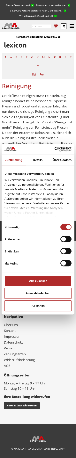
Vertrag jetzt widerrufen (22, 405)
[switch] (66, 239)
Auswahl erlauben (38, 293)
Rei (34, 74)
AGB (7, 365)
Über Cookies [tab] (62, 160)
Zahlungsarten (15, 354)
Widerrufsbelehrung (19, 360)
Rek (42, 74)
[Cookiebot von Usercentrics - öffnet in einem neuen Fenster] (55, 149)
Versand (10, 348)
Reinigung (16, 86)
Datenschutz (13, 342)
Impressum (12, 336)
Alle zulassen (38, 280)
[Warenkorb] (63, 26)
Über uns (11, 325)
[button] (20, 5)
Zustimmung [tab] (13, 160)
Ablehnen (38, 305)
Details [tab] (37, 160)
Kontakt (10, 330)
